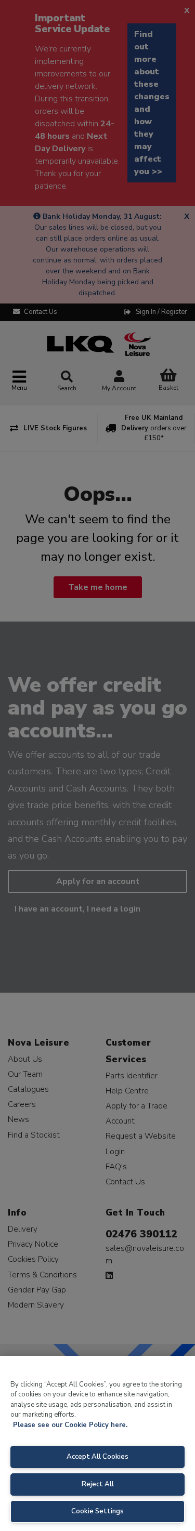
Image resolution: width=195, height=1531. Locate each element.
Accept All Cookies (97, 1456)
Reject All (98, 1484)
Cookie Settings (97, 1511)
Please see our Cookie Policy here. (70, 1425)
